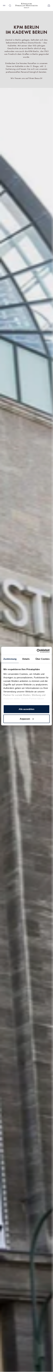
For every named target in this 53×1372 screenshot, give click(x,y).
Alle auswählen (26, 709)
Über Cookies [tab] (42, 659)
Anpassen (25, 718)
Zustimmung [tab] (9, 659)
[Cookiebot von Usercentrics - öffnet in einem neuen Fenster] (37, 651)
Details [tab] (26, 659)
